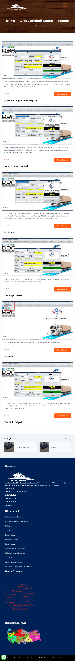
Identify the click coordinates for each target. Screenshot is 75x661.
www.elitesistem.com (61, 658)
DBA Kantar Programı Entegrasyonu (16, 521)
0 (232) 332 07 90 (10, 505)
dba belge (8, 356)
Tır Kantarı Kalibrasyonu (28, 483)
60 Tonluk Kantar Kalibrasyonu (15, 553)
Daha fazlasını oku (62, 94)
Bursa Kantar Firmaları (12, 539)
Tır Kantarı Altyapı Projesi (13, 517)
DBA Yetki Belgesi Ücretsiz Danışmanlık (18, 566)
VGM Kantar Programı (26, 447)
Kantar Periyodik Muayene (13, 562)
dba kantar (9, 232)
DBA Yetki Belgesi (13, 422)
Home (29, 26)
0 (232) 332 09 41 (10, 488)
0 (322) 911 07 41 (10, 491)
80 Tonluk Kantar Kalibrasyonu (15, 548)
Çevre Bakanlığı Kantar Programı (21, 100)
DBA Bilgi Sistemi (13, 295)
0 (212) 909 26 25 (10, 495)
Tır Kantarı (8, 526)
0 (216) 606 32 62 (21, 491)
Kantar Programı (60, 447)
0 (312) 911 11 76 (10, 498)
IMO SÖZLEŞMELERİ (16, 166)
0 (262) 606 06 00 (10, 502)
